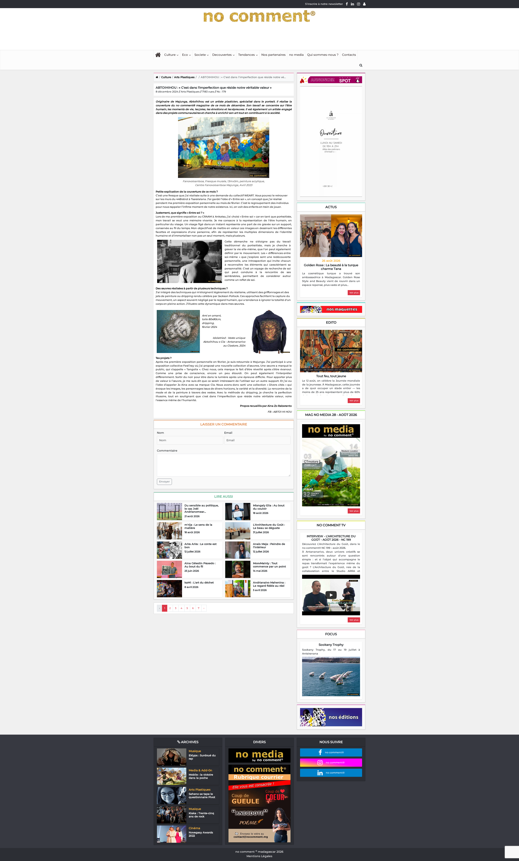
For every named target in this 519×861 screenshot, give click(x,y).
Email (228, 433)
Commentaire (167, 450)
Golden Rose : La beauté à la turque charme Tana (331, 267)
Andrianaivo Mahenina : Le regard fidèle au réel (269, 584)
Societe (200, 55)
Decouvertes (222, 55)
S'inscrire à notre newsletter (324, 3)
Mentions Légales (259, 856)
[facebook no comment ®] (347, 3)
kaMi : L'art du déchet (199, 582)
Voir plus (354, 292)
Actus (331, 207)
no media (296, 55)
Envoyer (164, 481)
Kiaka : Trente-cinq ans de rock (201, 814)
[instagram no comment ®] (358, 3)
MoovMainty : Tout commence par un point (269, 565)
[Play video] (331, 595)
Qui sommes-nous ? (323, 55)
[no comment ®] (364, 3)
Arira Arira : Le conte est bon (200, 545)
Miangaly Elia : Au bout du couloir (268, 507)
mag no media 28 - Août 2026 (331, 415)
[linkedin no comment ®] (352, 3)
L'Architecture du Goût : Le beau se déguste (269, 526)
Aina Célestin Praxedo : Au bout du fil (200, 565)
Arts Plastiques (184, 77)
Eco (185, 55)
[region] (331, 279)
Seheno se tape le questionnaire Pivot (202, 795)
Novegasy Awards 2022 (201, 834)
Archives (189, 742)
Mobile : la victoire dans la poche (201, 776)
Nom (160, 433)
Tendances (246, 55)
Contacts (349, 55)
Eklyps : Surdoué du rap (202, 757)
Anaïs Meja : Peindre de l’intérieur (269, 545)
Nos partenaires (273, 55)
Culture (170, 55)
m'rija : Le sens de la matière (198, 526)
